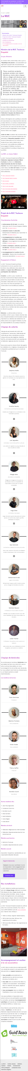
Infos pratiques (5, 1067)
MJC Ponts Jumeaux (8, 183)
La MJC (3, 1064)
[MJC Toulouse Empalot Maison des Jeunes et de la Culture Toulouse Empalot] (2, 6)
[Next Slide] (23, 942)
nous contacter (21, 909)
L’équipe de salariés (8, 38)
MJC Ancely (6, 181)
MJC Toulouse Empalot (9, 191)
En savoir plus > (12, 228)
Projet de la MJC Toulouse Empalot (12, 37)
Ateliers (20, 1064)
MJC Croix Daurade (8, 186)
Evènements (16, 1065)
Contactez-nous (9, 875)
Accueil (3, 12)
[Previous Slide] (4, 942)
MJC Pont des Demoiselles (10, 188)
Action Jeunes (12, 1064)
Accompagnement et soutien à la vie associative (12, 44)
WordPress (20, 1060)
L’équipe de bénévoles (8, 40)
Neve (6, 1060)
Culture (3, 1065)
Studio (9, 1065)
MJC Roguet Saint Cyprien (10, 178)
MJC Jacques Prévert (8, 175)
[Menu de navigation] (25, 6)
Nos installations (7, 42)
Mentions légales (6, 1069)
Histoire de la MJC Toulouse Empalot (12, 35)
